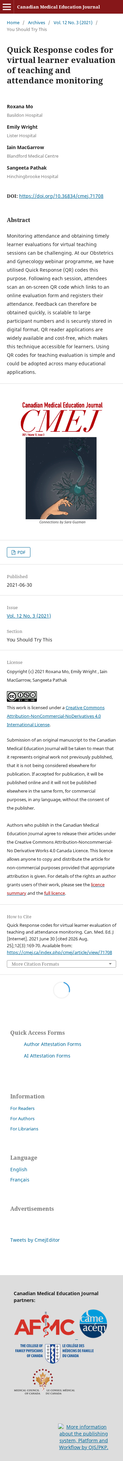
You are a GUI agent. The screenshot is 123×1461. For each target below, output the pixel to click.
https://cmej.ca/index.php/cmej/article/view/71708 (59, 952)
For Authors (22, 1118)
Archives (36, 22)
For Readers (22, 1108)
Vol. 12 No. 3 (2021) (73, 22)
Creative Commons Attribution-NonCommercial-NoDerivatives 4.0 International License (56, 716)
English (18, 1169)
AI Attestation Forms (47, 1055)
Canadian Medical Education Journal (58, 7)
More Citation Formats (35, 964)
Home (13, 22)
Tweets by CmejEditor (35, 1240)
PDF (21, 552)
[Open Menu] (7, 7)
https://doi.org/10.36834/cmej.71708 (61, 196)
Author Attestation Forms (52, 1044)
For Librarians (24, 1129)
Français (19, 1179)
